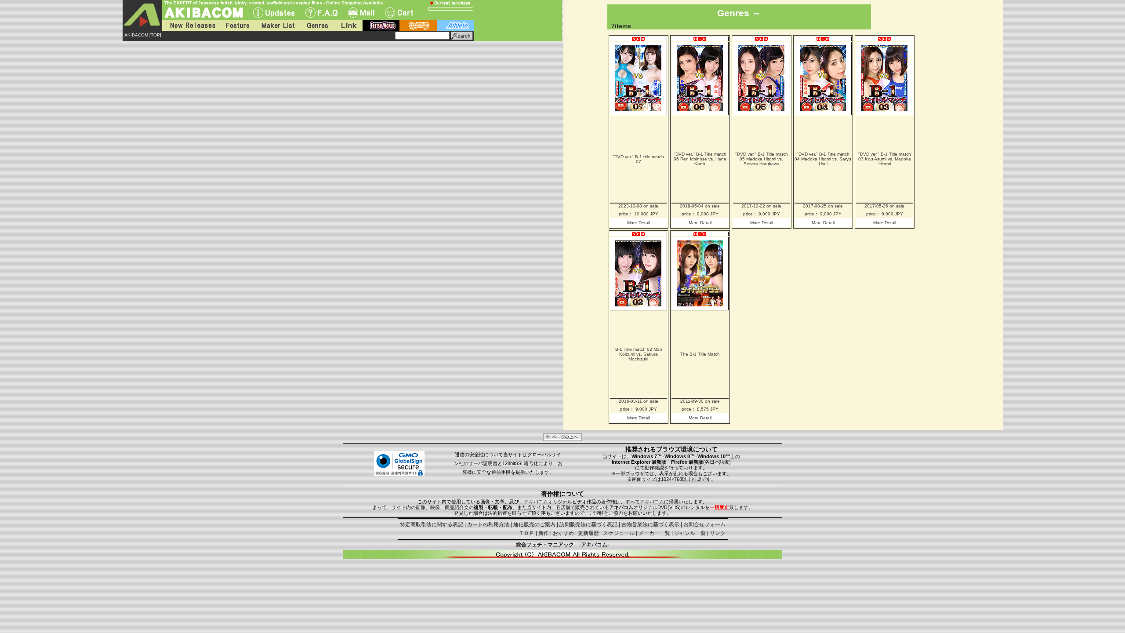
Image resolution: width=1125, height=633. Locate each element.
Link (348, 25)
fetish (381, 25)
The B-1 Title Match (700, 354)
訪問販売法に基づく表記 (588, 524)
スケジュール (619, 533)
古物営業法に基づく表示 (650, 524)
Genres (317, 25)
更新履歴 (588, 533)
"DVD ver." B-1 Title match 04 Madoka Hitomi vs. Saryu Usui (823, 159)
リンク (718, 533)
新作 (543, 533)
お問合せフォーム (704, 524)
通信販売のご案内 (534, 524)
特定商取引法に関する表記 (431, 524)
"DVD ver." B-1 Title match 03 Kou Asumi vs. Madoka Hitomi (884, 159)
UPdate (274, 12)
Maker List (277, 25)
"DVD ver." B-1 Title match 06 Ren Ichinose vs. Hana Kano (700, 159)
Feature (237, 25)
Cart (399, 12)
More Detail (638, 222)
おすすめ (563, 533)
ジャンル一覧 (690, 533)
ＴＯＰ (526, 533)
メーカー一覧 (654, 533)
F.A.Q (321, 12)
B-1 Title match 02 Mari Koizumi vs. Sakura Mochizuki (638, 354)
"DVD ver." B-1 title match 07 (638, 159)
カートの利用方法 (488, 524)
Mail (361, 12)
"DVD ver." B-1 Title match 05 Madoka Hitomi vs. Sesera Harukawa (761, 159)
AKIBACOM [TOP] (142, 35)
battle (418, 25)
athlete (455, 25)
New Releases (190, 25)
